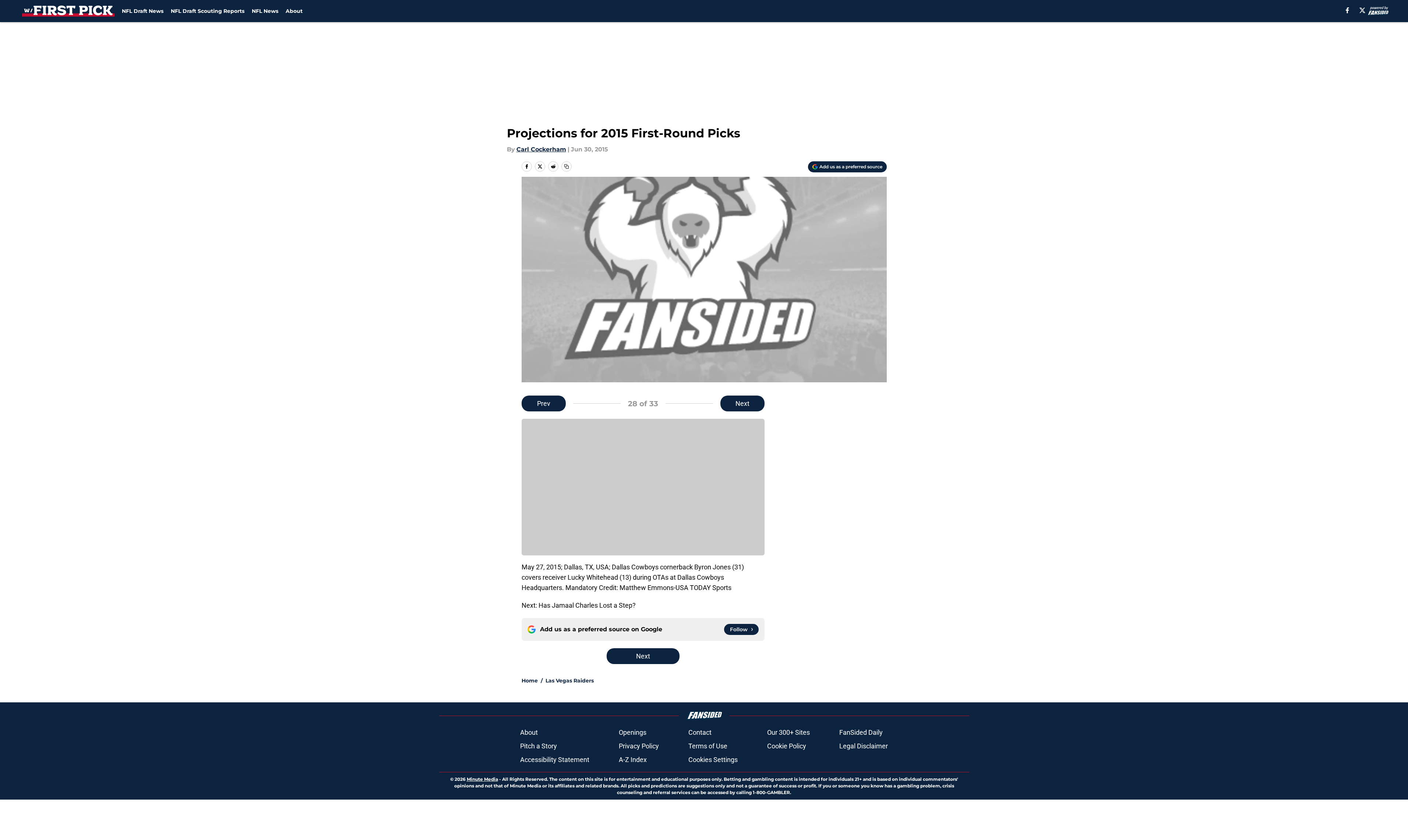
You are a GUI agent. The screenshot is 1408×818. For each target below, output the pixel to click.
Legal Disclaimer (863, 746)
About (294, 11)
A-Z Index (633, 759)
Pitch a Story (538, 746)
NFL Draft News (142, 11)
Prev (543, 403)
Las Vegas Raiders (570, 680)
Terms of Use (707, 746)
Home (530, 680)
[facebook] (1347, 10)
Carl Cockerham (541, 149)
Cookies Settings (713, 759)
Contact (700, 732)
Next (742, 403)
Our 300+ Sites (788, 732)
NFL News (265, 11)
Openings (632, 732)
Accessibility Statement (554, 759)
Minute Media (482, 779)
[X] (1362, 10)
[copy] (566, 166)
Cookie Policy (786, 746)
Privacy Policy (639, 746)
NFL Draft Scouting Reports (207, 11)
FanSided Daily (861, 732)
